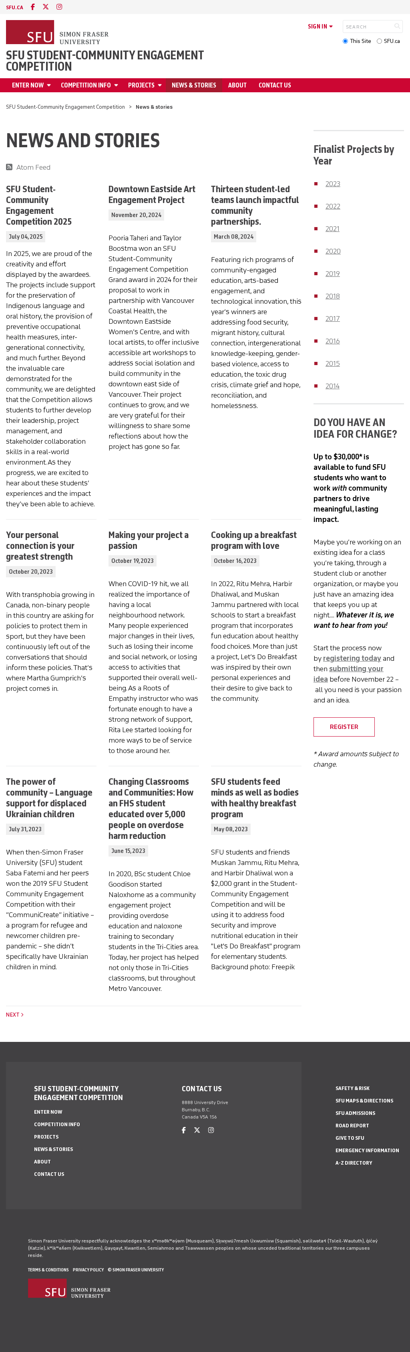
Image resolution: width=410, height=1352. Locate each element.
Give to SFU (350, 1138)
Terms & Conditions (48, 1270)
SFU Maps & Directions (364, 1100)
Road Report (352, 1125)
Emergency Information (367, 1150)
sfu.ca (14, 7)
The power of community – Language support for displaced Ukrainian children (49, 797)
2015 (333, 363)
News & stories (194, 85)
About (237, 85)
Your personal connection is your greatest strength (40, 545)
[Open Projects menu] (161, 85)
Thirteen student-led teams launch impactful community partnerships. (255, 205)
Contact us (275, 85)
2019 (333, 273)
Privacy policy (88, 1270)
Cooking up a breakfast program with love (254, 540)
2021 (333, 228)
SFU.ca (392, 41)
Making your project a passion (149, 540)
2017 (333, 318)
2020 (333, 251)
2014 (333, 386)
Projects (141, 85)
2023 (333, 183)
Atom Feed (33, 167)
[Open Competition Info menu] (117, 85)
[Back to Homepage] (58, 33)
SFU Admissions (355, 1113)
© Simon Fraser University (136, 1270)
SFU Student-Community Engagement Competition (105, 61)
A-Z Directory (354, 1162)
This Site (360, 41)
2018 (333, 296)
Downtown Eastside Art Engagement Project (152, 194)
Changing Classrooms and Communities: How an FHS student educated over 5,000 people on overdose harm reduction (151, 808)
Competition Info (86, 85)
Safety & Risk (353, 1088)
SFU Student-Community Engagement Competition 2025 (39, 205)
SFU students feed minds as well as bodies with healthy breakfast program (255, 797)
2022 (333, 206)
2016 (333, 341)
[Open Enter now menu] (50, 85)
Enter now (28, 85)
